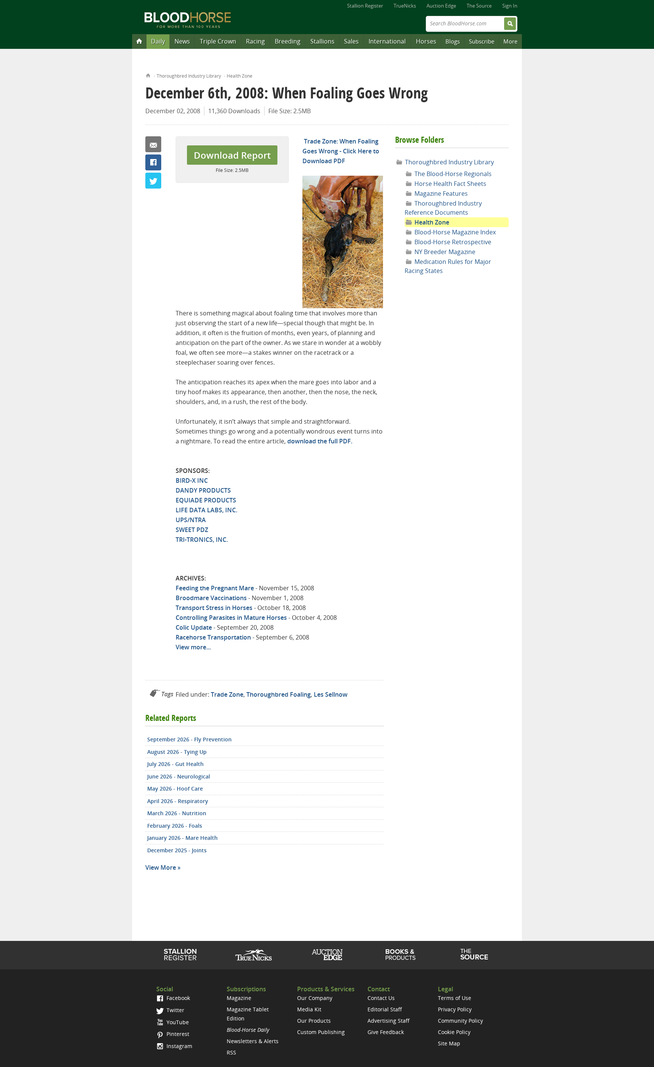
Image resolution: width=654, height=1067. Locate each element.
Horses (426, 41)
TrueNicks (405, 5)
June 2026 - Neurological (178, 776)
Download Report (232, 155)
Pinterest (177, 1033)
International (387, 41)
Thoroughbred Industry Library (189, 76)
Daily (158, 41)
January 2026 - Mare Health (182, 837)
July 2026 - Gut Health (175, 763)
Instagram (178, 1046)
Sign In (509, 5)
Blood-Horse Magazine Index (455, 232)
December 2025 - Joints (177, 850)
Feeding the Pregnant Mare (215, 588)
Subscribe (481, 41)
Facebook (153, 162)
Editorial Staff (384, 1009)
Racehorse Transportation (213, 637)
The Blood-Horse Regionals (453, 174)
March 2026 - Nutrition (176, 813)
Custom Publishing (321, 1032)
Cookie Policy (454, 1032)
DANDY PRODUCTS (203, 490)
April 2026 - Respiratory (177, 801)
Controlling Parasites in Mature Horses (231, 617)
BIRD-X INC (192, 480)
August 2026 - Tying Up (177, 751)
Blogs (452, 41)
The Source (479, 5)
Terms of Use (454, 997)
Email (153, 144)
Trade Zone (227, 694)
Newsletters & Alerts (253, 1041)
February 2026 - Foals (174, 825)
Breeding (288, 41)
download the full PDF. (319, 441)
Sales (351, 41)
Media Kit (309, 1009)
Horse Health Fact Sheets (450, 183)
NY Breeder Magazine (444, 252)
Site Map (449, 1043)
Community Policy (460, 1020)
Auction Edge (441, 5)
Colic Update (194, 627)
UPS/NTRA (191, 520)
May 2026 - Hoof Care (175, 788)
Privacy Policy (455, 1009)
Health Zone (239, 76)
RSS (231, 1052)
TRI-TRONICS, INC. (202, 539)
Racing (255, 41)
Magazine (239, 997)
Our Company (314, 997)
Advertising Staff (388, 1020)
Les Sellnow (330, 694)
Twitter (153, 181)
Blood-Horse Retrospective (452, 242)
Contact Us (381, 997)
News (182, 41)
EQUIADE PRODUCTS (206, 500)
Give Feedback (385, 1032)
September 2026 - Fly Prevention (189, 739)
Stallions (322, 41)
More (510, 41)
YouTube (177, 1022)
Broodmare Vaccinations (211, 598)
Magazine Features (441, 193)
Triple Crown (218, 41)
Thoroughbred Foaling (278, 694)
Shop (401, 954)
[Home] (139, 40)
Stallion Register (365, 5)
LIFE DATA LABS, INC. (206, 510)
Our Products (314, 1020)
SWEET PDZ (192, 530)
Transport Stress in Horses (214, 608)
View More (160, 867)
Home (148, 75)
